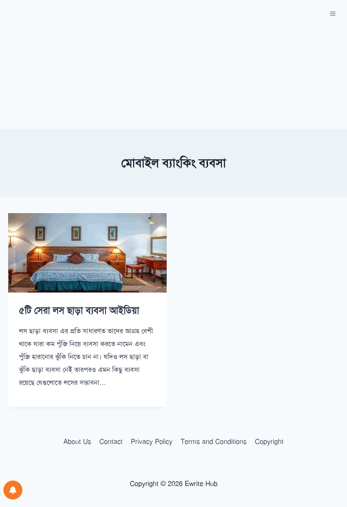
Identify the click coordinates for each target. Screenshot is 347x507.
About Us (77, 441)
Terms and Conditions (214, 441)
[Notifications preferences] (12, 490)
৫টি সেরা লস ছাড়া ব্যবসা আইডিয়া (79, 310)
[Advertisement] (173, 78)
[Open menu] (332, 13)
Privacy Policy (151, 441)
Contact (111, 441)
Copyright (269, 441)
